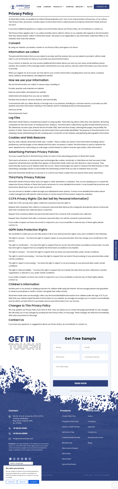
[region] (22, 475)
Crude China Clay (69, 416)
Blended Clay (67, 443)
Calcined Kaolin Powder (71, 437)
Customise (11, 482)
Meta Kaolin (66, 459)
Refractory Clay (68, 432)
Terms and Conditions (102, 475)
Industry (79, 7)
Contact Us (101, 7)
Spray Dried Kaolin (69, 464)
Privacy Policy (88, 475)
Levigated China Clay (70, 421)
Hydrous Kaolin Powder (71, 427)
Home (39, 7)
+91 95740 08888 (20, 433)
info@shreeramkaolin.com (23, 439)
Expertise (70, 7)
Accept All (33, 482)
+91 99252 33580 (20, 428)
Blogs (90, 7)
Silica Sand (66, 453)
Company (47, 7)
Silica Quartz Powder (70, 448)
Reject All (22, 482)
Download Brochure (116, 250)
